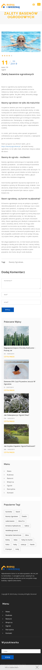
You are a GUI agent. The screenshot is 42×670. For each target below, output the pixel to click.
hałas (15, 540)
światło (24, 516)
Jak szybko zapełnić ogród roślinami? (19, 446)
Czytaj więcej (9, 357)
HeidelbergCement (11, 530)
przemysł (8, 549)
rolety (7, 540)
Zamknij (37, 667)
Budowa (10, 475)
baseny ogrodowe (16, 262)
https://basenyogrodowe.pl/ (11, 146)
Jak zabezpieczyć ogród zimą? (16, 415)
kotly (17, 549)
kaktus (27, 526)
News (9, 471)
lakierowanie (9, 521)
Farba (7, 544)
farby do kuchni (26, 540)
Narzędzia (11, 489)
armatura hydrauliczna (13, 526)
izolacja (23, 544)
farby (15, 544)
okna (27, 535)
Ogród (3, 70)
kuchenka (8, 512)
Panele (32, 544)
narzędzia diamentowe (13, 535)
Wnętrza (10, 482)
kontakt (10, 493)
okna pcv (21, 521)
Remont (10, 478)
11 (9, 62)
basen (18, 512)
